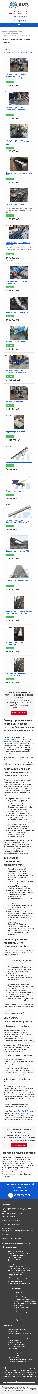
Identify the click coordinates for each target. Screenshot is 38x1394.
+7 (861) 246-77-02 (24, 1111)
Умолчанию (21, 52)
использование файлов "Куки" (15, 1389)
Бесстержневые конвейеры (17, 1255)
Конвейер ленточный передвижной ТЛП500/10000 (17, 372)
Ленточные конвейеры (10, 33)
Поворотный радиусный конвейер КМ (15, 432)
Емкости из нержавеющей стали (19, 1270)
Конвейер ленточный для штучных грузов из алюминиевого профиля (16, 76)
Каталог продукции (15, 31)
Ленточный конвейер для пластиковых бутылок (16, 674)
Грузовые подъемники (15, 1281)
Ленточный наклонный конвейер (19, 462)
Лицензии (19, 1295)
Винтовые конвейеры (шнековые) (19, 1253)
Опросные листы (21, 1310)
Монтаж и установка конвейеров (19, 1338)
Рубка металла (13, 1348)
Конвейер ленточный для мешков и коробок (16, 205)
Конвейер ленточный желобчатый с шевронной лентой (16, 109)
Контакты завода (21, 1312)
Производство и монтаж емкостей (19, 1333)
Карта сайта (20, 1320)
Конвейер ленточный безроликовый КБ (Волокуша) (17, 521)
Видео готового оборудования (26, 1303)
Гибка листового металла (16, 1346)
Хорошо (33, 1389)
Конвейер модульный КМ (15, 342)
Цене (31, 52)
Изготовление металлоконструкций (20, 1359)
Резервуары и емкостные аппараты (20, 1268)
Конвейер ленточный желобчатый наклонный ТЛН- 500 (17, 142)
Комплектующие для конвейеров (19, 1283)
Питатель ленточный (14, 491)
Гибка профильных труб (16, 1344)
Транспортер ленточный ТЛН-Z (18, 312)
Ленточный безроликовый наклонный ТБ (16, 282)
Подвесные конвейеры (15, 1266)
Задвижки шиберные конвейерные (19, 1279)
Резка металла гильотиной (17, 1361)
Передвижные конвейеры (16, 1262)
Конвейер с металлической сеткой (17, 581)
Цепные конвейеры (14, 1257)
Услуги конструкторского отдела (19, 1351)
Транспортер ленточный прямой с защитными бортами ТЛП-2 (19, 612)
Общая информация (22, 1307)
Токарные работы (14, 1340)
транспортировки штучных (13, 739)
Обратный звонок (19, 17)
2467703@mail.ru (18, 20)
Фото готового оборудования (26, 1301)
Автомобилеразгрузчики (16, 1272)
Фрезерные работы (14, 1342)
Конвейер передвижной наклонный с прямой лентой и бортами (18, 243)
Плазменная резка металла (17, 1336)
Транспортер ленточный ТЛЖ (17, 551)
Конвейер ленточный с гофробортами (15, 643)
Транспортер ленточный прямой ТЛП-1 (19, 174)
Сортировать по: (10, 52)
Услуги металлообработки (25, 1299)
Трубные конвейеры (14, 1260)
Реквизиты (19, 1293)
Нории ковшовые (13, 1277)
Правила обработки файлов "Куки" (16, 1380)
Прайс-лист (19, 1305)
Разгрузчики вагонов (15, 1275)
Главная (4, 31)
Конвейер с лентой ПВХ (15, 402)
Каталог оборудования (23, 1297)
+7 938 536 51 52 (18, 13)
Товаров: (7, 49)
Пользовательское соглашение (25, 1382)
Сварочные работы (14, 1357)
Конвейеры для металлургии (17, 1264)
